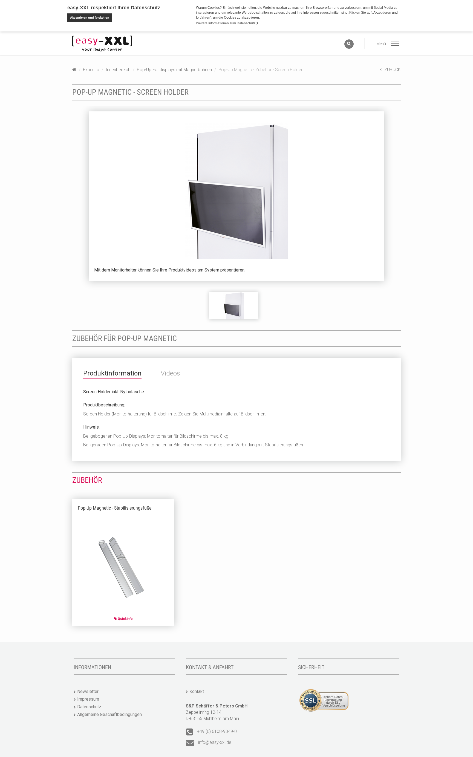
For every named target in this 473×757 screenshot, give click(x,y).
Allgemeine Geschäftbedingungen (109, 714)
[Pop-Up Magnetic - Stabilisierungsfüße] (123, 568)
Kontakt (196, 691)
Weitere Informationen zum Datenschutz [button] (226, 23)
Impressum (88, 699)
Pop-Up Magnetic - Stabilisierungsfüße (114, 508)
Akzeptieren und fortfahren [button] (89, 17)
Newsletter (88, 691)
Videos (170, 373)
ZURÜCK (392, 69)
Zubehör (87, 480)
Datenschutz (89, 706)
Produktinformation (112, 373)
